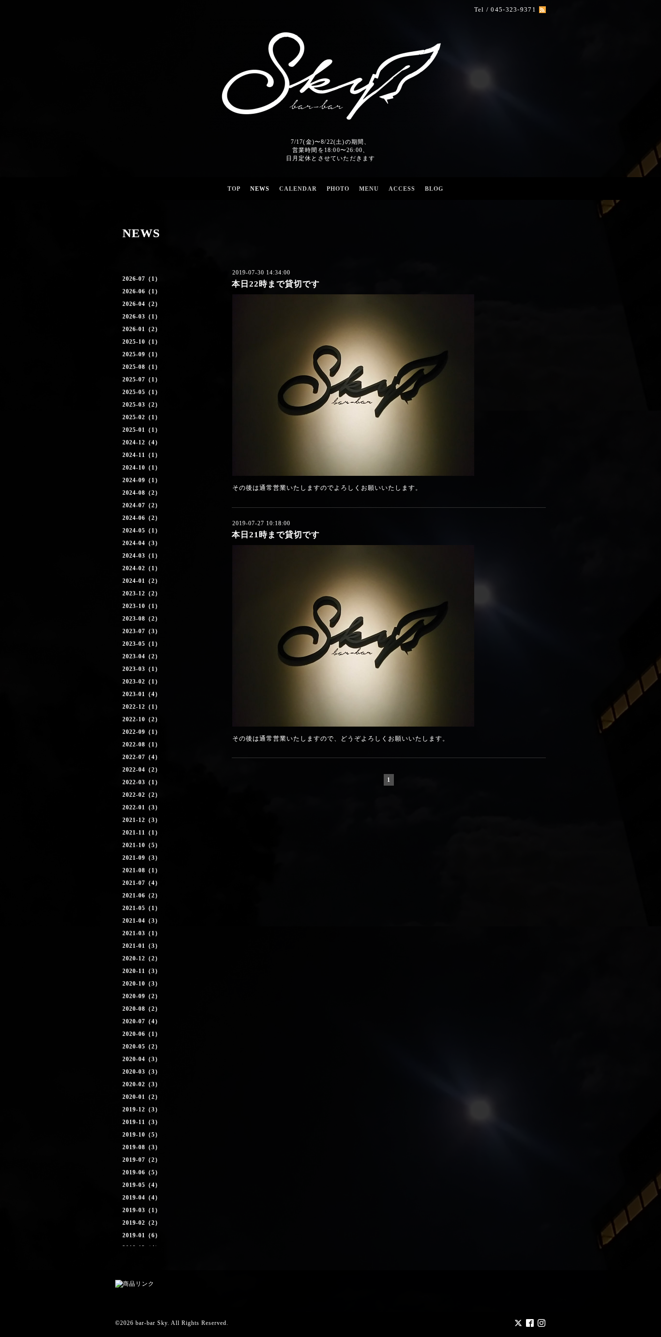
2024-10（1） (141, 467)
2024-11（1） (141, 455)
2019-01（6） (141, 1235)
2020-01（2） (141, 1097)
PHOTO (338, 188)
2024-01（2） (141, 580)
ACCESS (402, 188)
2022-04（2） (141, 769)
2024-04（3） (141, 543)
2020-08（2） (141, 1008)
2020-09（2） (141, 996)
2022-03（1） (141, 782)
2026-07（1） (141, 278)
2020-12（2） (141, 958)
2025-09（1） (141, 354)
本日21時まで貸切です (276, 534)
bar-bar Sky (151, 1323)
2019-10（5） (141, 1134)
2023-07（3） (141, 631)
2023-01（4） (141, 694)
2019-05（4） (141, 1185)
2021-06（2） (141, 895)
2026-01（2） (141, 329)
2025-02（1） (141, 417)
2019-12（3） (141, 1109)
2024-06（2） (141, 518)
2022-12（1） (141, 706)
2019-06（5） (141, 1172)
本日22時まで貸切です (276, 284)
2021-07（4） (141, 883)
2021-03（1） (141, 933)
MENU (369, 188)
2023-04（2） (141, 656)
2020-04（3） (141, 1059)
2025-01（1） (141, 429)
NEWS (260, 188)
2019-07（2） (141, 1159)
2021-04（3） (141, 920)
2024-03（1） (141, 555)
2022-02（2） (141, 794)
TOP (233, 188)
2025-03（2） (141, 404)
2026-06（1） (141, 291)
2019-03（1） (141, 1210)
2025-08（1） (141, 367)
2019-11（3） (141, 1122)
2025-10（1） (141, 341)
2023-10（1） (141, 606)
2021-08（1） (141, 870)
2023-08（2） (141, 618)
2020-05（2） (141, 1046)
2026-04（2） (141, 304)
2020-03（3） (141, 1071)
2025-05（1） (141, 392)
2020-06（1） (141, 1034)
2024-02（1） (141, 568)
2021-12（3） (141, 820)
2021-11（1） (141, 832)
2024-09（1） (141, 480)
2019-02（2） (141, 1222)
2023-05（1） (141, 643)
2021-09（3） (141, 857)
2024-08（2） (141, 492)
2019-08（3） (141, 1147)
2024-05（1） (141, 530)
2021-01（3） (141, 945)
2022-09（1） (141, 732)
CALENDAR (298, 188)
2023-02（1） (141, 681)
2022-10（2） (141, 719)
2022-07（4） (141, 757)
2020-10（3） (141, 983)
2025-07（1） (141, 379)
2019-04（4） (141, 1197)
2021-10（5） (141, 845)
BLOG (434, 188)
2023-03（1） (141, 669)
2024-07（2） (141, 505)
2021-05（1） (141, 908)
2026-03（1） (141, 316)
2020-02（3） (141, 1084)
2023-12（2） (141, 593)
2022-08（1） (141, 744)
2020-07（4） (141, 1021)
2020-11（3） (141, 971)
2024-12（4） (141, 442)
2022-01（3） (141, 807)
